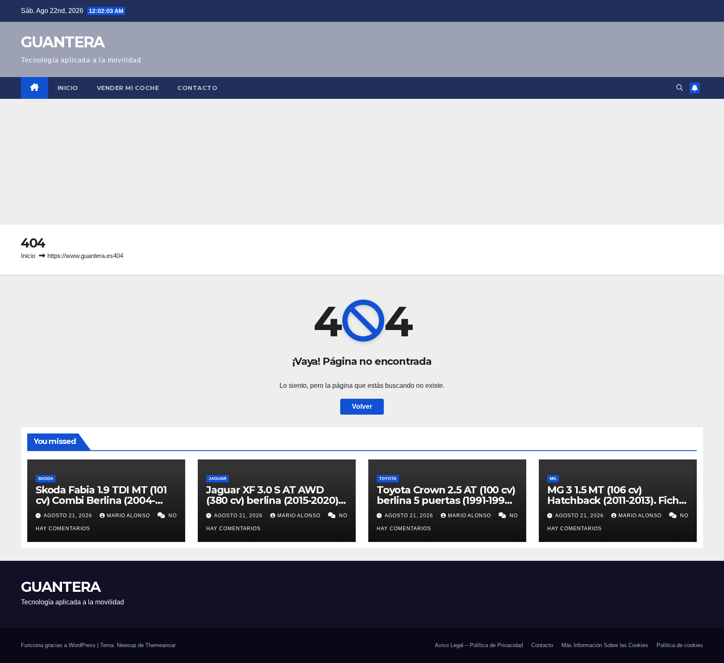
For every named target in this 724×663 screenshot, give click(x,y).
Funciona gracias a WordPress (59, 645)
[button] (679, 87)
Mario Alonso (129, 516)
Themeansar (160, 645)
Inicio (67, 88)
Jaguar (217, 478)
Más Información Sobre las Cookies (604, 645)
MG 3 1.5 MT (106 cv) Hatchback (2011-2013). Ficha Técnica (615, 500)
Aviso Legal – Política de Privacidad (479, 645)
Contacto (197, 88)
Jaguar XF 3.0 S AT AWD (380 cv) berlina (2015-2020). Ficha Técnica (273, 500)
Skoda (45, 478)
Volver (362, 406)
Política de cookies (680, 645)
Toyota (387, 478)
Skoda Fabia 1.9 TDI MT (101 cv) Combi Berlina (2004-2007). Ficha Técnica (101, 500)
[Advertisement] (362, 161)
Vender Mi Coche (128, 88)
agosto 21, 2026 (69, 516)
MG (553, 478)
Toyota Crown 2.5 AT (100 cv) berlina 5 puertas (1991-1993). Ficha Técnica (446, 500)
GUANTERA (62, 42)
